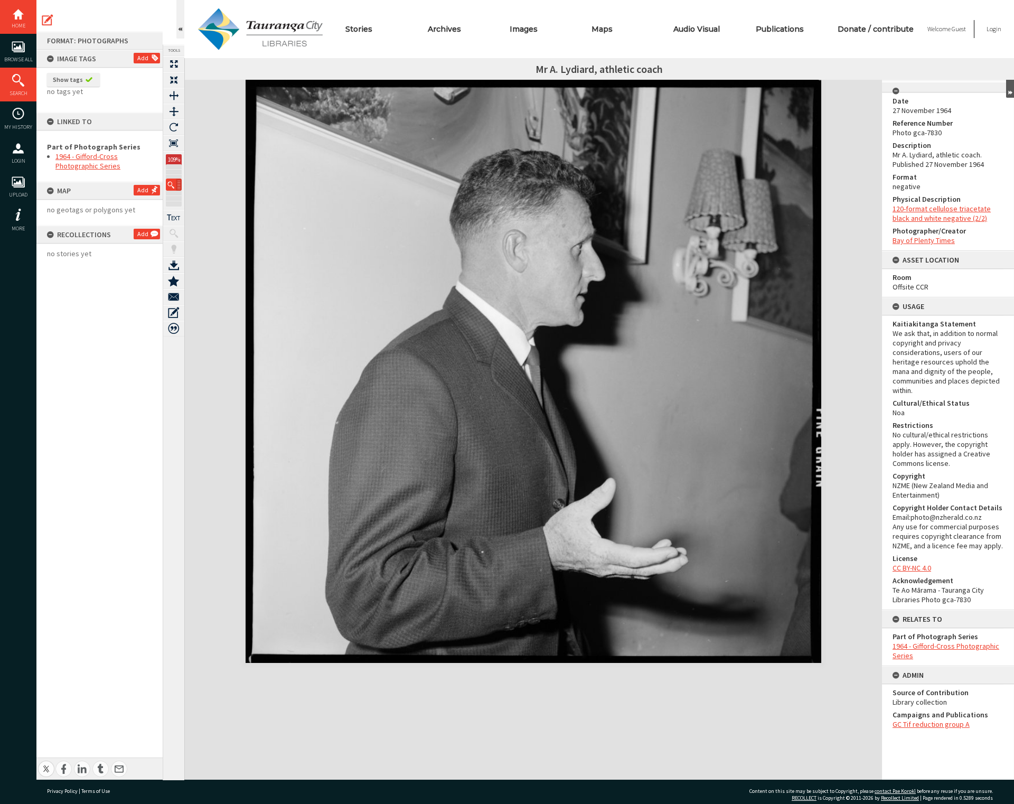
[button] (174, 185)
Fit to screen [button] (173, 80)
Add (142, 58)
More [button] (18, 228)
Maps (602, 29)
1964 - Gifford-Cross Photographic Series (87, 161)
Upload (18, 194)
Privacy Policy (62, 791)
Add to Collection (173, 281)
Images (524, 29)
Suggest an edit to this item (47, 20)
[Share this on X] (46, 763)
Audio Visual (696, 29)
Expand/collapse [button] (1010, 89)
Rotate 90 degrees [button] (173, 127)
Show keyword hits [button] (173, 233)
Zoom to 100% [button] (173, 143)
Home (18, 25)
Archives (444, 29)
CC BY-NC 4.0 (912, 568)
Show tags (68, 79)
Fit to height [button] (173, 111)
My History (18, 127)
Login (18, 160)
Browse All (18, 59)
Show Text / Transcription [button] (173, 218)
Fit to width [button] (173, 96)
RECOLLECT (804, 797)
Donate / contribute (876, 29)
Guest (959, 29)
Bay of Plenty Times (924, 240)
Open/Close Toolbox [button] (180, 19)
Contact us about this (173, 297)
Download (173, 265)
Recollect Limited (900, 797)
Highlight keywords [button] (173, 249)
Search (18, 93)
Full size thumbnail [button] (173, 64)
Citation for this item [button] (173, 328)
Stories (358, 29)
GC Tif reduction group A (931, 724)
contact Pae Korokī (895, 791)
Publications (780, 29)
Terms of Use (95, 791)
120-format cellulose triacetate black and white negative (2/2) (942, 213)
